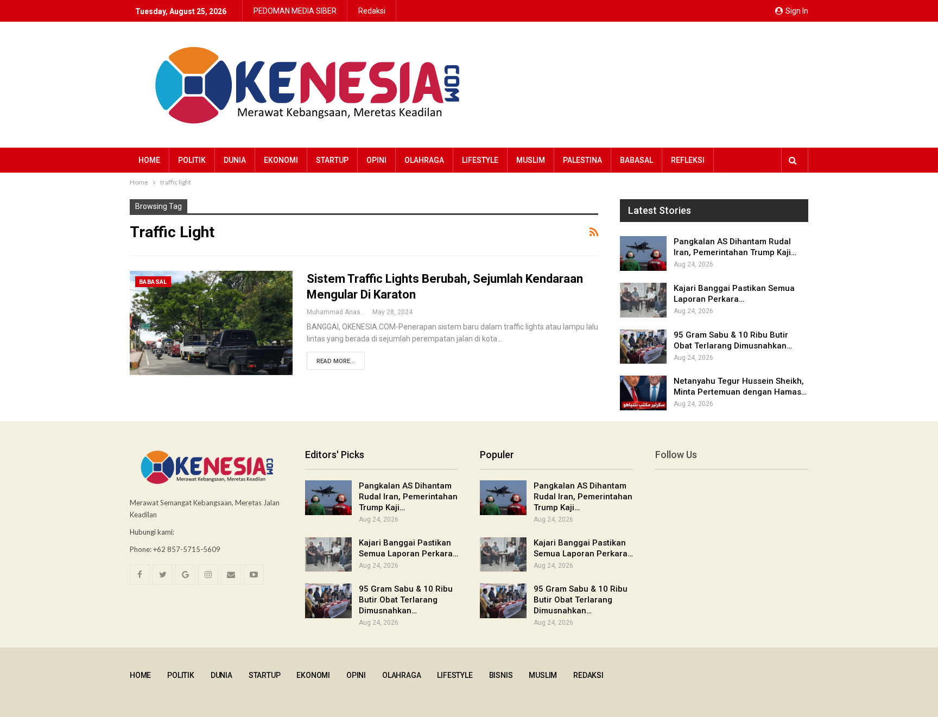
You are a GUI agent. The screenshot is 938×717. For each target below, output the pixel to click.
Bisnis (501, 675)
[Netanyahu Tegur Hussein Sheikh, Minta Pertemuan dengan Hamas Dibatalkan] (643, 393)
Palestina (582, 160)
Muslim (530, 160)
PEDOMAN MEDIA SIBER (295, 11)
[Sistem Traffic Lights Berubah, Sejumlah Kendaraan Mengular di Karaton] (211, 323)
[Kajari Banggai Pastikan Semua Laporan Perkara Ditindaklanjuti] (643, 300)
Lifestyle (480, 160)
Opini (376, 160)
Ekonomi (281, 160)
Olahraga (424, 160)
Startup (332, 160)
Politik (192, 160)
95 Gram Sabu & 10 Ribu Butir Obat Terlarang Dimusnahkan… (406, 600)
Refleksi (688, 160)
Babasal (636, 160)
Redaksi (371, 11)
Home (149, 160)
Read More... (335, 361)
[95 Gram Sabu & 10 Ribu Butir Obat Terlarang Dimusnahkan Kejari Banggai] (643, 346)
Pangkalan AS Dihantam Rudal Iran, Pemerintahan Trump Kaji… (408, 496)
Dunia (235, 160)
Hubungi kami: (152, 532)
